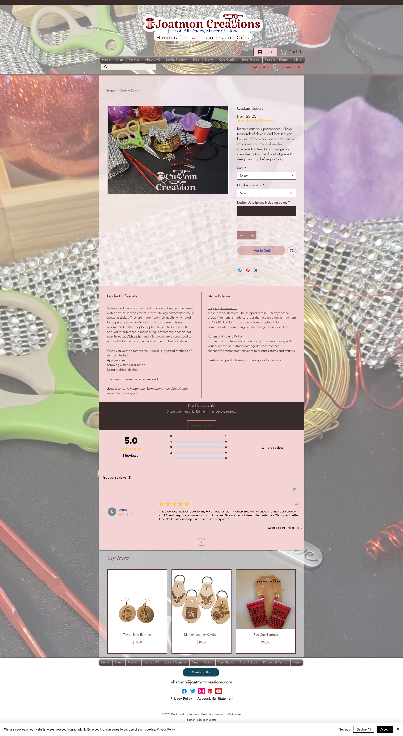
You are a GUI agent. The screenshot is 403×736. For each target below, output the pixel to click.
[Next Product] (301, 611)
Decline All (364, 729)
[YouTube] (218, 691)
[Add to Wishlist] (291, 250)
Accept (384, 729)
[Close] (397, 729)
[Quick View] (137, 599)
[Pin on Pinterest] (247, 270)
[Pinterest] (210, 691)
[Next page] (211, 542)
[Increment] (253, 235)
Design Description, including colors (263, 202)
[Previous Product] (101, 611)
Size (241, 168)
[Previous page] (191, 542)
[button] (292, 52)
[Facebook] (184, 691)
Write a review (272, 448)
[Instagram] (201, 691)
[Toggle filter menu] (294, 490)
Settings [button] (344, 729)
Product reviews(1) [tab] (116, 477)
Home (111, 90)
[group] (201, 611)
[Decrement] (241, 235)
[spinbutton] (247, 235)
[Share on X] (255, 270)
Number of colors (250, 185)
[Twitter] (193, 691)
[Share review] (296, 504)
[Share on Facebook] (239, 270)
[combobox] (266, 176)
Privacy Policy (166, 729)
